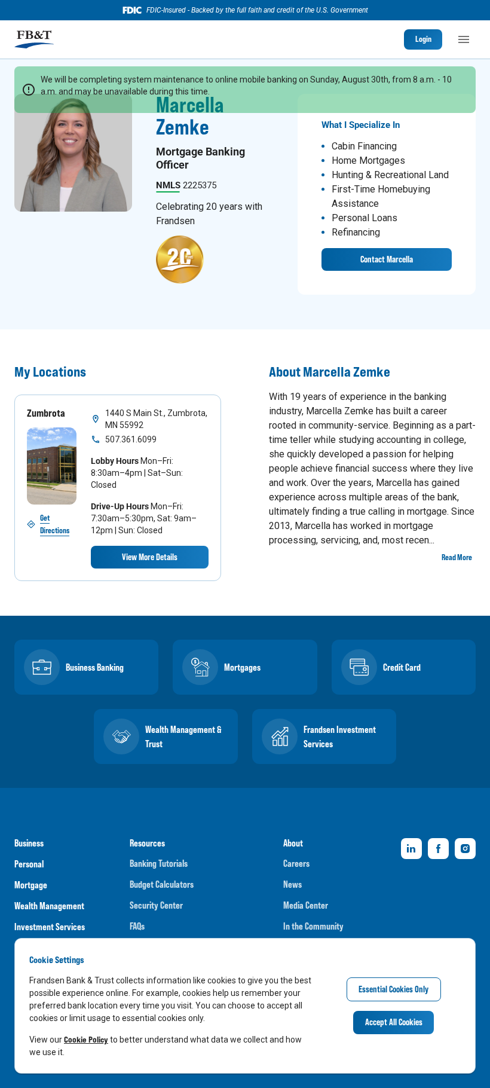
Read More (457, 557)
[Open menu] (464, 39)
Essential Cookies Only (393, 989)
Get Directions (54, 524)
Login (423, 39)
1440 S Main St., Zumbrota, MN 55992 (156, 419)
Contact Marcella (386, 259)
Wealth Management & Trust (183, 736)
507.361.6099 (131, 439)
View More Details (149, 557)
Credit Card (402, 667)
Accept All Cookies (393, 1022)
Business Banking (95, 667)
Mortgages (242, 667)
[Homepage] (34, 39)
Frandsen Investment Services (340, 736)
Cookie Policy (86, 1039)
